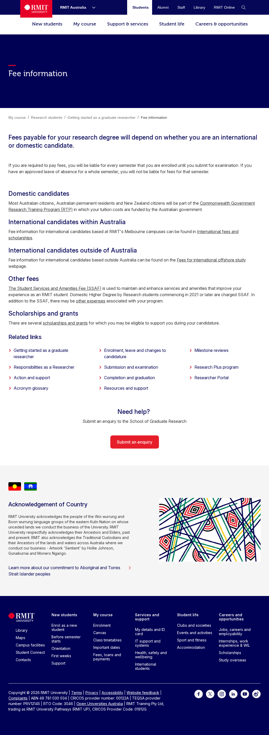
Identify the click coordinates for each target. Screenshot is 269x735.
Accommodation (191, 647)
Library (22, 630)
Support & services (127, 24)
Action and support (32, 377)
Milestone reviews (211, 350)
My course (84, 24)
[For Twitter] (210, 693)
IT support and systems (148, 643)
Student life (171, 24)
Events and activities (194, 632)
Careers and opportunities (231, 617)
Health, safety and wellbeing (151, 654)
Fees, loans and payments (107, 656)
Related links (25, 336)
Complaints (18, 698)
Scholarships (230, 652)
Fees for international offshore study (211, 260)
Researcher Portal (211, 377)
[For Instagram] (222, 693)
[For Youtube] (245, 693)
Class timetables (107, 640)
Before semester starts (66, 639)
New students (47, 24)
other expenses (90, 301)
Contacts (23, 659)
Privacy (91, 692)
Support (58, 663)
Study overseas (232, 660)
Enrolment (102, 625)
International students (145, 666)
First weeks (61, 656)
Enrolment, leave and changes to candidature (135, 353)
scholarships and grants (65, 323)
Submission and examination (131, 367)
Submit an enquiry (134, 442)
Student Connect (30, 652)
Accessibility (112, 692)
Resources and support (126, 388)
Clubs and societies (194, 625)
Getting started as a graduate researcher (41, 353)
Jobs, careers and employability (235, 631)
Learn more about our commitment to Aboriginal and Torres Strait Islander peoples (64, 571)
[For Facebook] (198, 693)
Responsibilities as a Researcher (44, 367)
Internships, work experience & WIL (234, 643)
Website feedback (143, 692)
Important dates (106, 647)
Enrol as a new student (64, 627)
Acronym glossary (31, 388)
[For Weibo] (256, 693)
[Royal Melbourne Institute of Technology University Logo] (36, 9)
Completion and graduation (129, 377)
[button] (243, 7)
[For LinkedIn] (233, 693)
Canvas (99, 632)
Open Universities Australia (99, 703)
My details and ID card (150, 631)
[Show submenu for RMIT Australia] (91, 7)
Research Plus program (216, 367)
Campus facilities (30, 645)
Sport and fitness (191, 640)
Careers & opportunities (221, 24)
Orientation (60, 648)
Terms (76, 692)
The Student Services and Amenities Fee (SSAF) (54, 288)
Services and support (147, 617)
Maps (20, 637)
